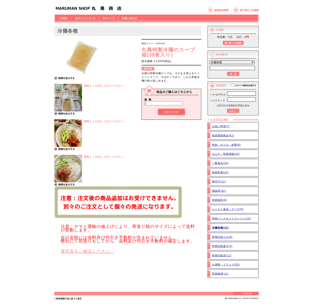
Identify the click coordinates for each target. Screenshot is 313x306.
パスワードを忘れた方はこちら (233, 105)
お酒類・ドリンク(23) (226, 264)
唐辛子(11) (219, 181)
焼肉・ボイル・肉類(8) (226, 144)
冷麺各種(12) (220, 227)
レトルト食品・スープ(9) (228, 209)
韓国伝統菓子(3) (222, 246)
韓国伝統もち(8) (222, 236)
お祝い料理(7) (221, 126)
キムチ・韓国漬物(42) (226, 153)
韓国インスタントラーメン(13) (231, 218)
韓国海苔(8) (219, 200)
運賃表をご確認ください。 (87, 251)
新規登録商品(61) (223, 135)
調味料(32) (219, 190)
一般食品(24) (220, 163)
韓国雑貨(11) (220, 273)
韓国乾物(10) (220, 172)
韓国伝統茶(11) (221, 255)
